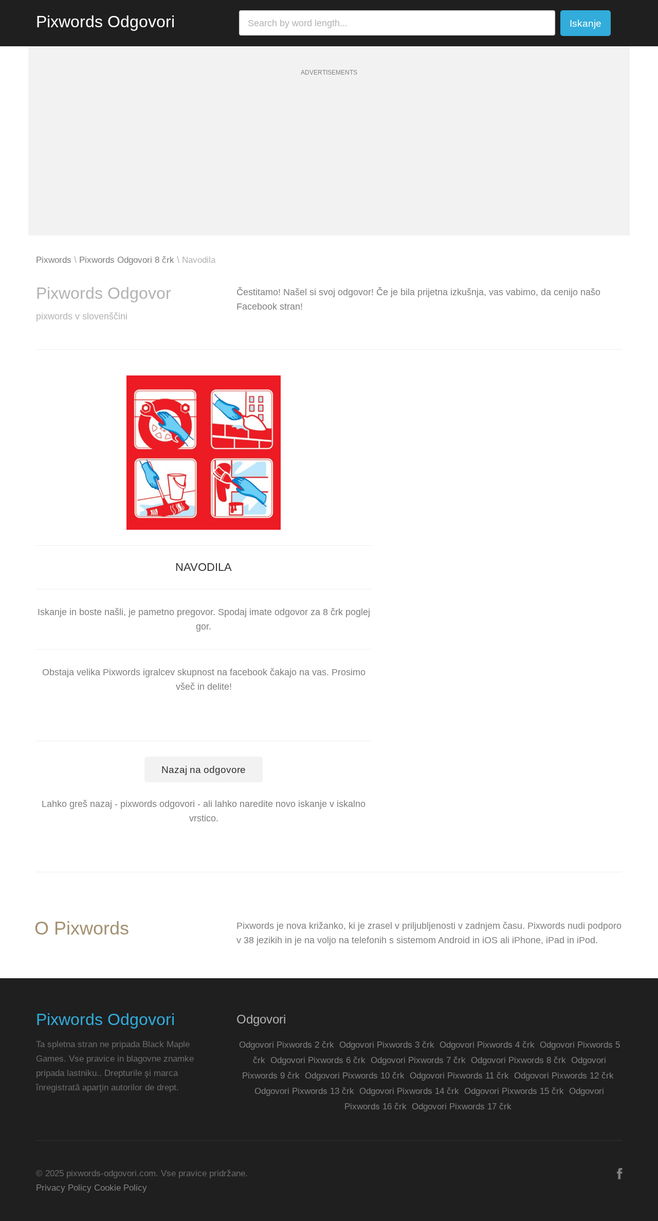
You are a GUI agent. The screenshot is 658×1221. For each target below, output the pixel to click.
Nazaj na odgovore (203, 769)
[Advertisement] (329, 164)
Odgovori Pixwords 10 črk (355, 1076)
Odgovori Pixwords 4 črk (487, 1045)
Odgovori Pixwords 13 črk (304, 1091)
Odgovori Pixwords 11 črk (459, 1076)
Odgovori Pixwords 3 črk (386, 1045)
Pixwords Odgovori (105, 21)
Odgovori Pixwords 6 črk (317, 1060)
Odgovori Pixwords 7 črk (418, 1060)
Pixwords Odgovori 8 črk (126, 260)
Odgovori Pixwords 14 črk (409, 1091)
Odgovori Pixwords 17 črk (461, 1106)
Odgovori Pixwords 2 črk (286, 1045)
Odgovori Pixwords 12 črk (564, 1076)
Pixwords (53, 260)
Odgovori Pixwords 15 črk (514, 1091)
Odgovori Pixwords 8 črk (518, 1060)
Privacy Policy (64, 1188)
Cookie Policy (120, 1188)
